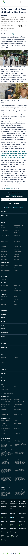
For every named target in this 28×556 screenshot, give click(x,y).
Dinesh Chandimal (5, 242)
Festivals (16, 306)
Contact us (12, 508)
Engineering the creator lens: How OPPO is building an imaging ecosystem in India (20, 458)
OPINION (3, 347)
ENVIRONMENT (4, 339)
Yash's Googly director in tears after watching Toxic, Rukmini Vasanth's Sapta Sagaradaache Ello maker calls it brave (6, 468)
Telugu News (3, 437)
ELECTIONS (3, 380)
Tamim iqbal (16, 414)
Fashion (2, 306)
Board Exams (17, 292)
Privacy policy (4, 510)
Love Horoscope (4, 421)
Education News (17, 297)
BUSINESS (3, 325)
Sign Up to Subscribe (14, 209)
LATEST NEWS (4, 218)
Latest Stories (5, 445)
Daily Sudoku (4, 394)
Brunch (15, 303)
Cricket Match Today (18, 232)
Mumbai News (4, 261)
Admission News (4, 292)
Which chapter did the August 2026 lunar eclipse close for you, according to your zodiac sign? (20, 450)
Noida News (16, 261)
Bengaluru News (4, 248)
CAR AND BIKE (4, 354)
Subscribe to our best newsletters (14, 202)
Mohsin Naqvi (4, 414)
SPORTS (3, 361)
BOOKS (2, 373)
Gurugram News (17, 253)
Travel (15, 311)
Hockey (2, 366)
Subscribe (24, 1)
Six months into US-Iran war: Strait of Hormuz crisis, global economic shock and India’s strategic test (6, 477)
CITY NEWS (3, 246)
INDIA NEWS (4, 226)
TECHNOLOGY (4, 358)
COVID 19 (3, 387)
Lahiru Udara (17, 242)
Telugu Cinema (17, 432)
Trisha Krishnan (17, 416)
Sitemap (2, 515)
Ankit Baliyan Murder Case (6, 406)
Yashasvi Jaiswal (4, 239)
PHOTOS (3, 328)
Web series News (4, 280)
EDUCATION (4, 290)
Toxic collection (4, 419)
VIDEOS (2, 332)
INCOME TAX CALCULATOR (7, 400)
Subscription (3, 513)
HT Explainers (17, 440)
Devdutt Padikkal (4, 237)
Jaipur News (16, 256)
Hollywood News (18, 272)
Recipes (15, 308)
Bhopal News (17, 248)
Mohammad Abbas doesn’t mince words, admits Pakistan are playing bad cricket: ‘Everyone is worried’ (6, 485)
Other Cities (16, 266)
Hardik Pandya (17, 237)
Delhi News (3, 253)
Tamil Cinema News (18, 275)
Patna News (3, 263)
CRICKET (3, 229)
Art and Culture (4, 303)
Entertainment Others (19, 280)
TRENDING (3, 321)
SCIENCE (3, 343)
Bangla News (17, 435)
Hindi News (16, 437)
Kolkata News (4, 258)
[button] (2, 2)
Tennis (15, 366)
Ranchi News (4, 266)
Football (16, 364)
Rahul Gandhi (17, 406)
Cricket (12, 5)
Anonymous (5, 30)
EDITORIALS (3, 350)
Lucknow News (17, 258)
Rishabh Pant (17, 239)
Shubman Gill (17, 234)
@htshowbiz (10, 188)
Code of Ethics (22, 513)
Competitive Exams (5, 295)
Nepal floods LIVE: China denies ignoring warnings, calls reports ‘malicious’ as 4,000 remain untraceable (20, 499)
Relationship (3, 311)
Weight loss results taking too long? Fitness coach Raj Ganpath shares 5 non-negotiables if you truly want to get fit (6, 450)
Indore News (3, 256)
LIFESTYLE (3, 301)
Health (2, 308)
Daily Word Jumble (5, 396)
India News (18, 5)
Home (2, 5)
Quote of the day (18, 411)
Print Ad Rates (13, 513)
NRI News (3, 440)
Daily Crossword (17, 394)
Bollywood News (4, 272)
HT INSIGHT (3, 376)
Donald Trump (4, 416)
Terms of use (22, 508)
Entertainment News (5, 435)
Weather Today (13, 510)
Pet (1, 313)
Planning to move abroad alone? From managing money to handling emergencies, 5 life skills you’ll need (20, 468)
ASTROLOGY (4, 283)
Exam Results (4, 297)
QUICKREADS (4, 384)
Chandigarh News (5, 251)
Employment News (18, 295)
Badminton (3, 364)
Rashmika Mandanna (5, 411)
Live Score (3, 234)
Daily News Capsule (5, 205)
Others (2, 369)
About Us (3, 508)
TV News (16, 277)
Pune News (16, 263)
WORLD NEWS (4, 222)
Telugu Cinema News (5, 277)
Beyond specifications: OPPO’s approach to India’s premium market (20, 476)
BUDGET (3, 336)
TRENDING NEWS (5, 403)
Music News (3, 275)
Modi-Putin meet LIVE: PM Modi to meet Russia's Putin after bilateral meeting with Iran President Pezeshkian (6, 499)
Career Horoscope (18, 419)
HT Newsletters (22, 510)
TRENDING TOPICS (5, 425)
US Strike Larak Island (19, 409)
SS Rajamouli (14, 34)
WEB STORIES (4, 317)
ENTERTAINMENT (5, 270)
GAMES (2, 391)
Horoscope (3, 286)
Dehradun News (17, 251)
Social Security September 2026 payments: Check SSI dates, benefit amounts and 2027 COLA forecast (20, 485)
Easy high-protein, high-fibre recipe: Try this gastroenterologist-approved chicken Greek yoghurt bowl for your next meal (7, 459)
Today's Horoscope (18, 421)
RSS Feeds (12, 515)
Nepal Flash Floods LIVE (6, 409)
